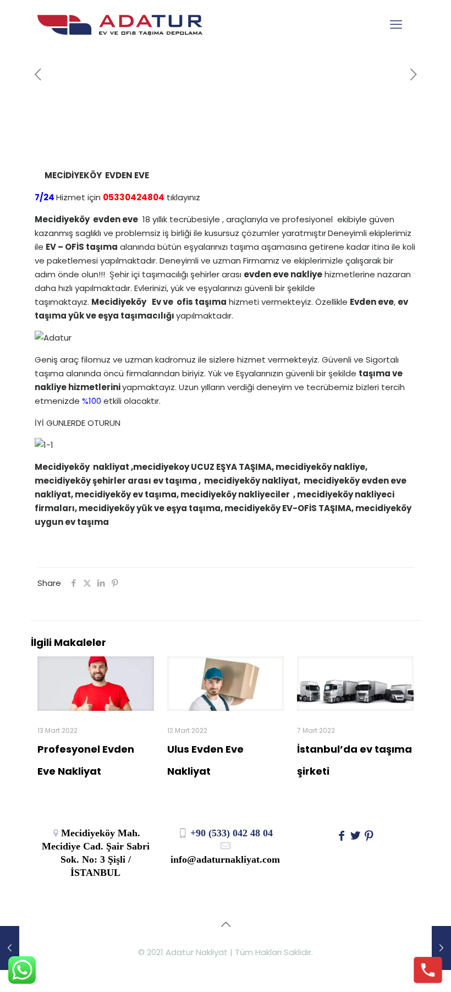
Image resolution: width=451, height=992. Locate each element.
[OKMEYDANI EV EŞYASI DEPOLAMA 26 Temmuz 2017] (9, 948)
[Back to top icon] (225, 924)
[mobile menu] (396, 24)
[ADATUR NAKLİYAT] (119, 25)
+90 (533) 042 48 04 (230, 832)
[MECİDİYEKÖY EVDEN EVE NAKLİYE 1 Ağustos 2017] (441, 948)
